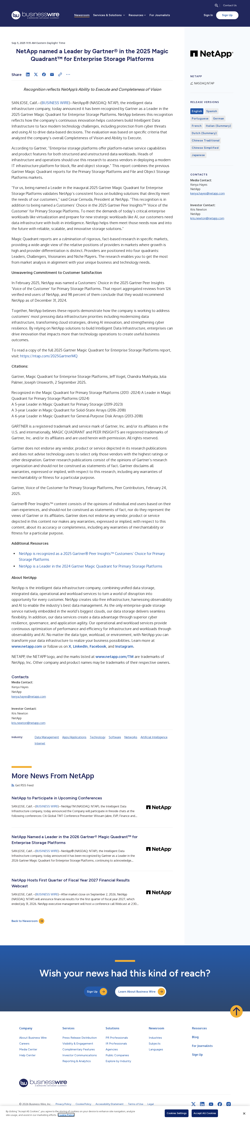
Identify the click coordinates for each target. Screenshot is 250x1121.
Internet (40, 743)
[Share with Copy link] (60, 74)
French (197, 126)
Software (115, 737)
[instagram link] (228, 1104)
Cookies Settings (176, 1113)
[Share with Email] (52, 74)
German (218, 118)
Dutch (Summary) (204, 133)
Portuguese (200, 118)
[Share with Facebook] (44, 74)
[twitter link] (193, 1104)
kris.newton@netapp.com (28, 723)
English (197, 111)
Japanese (198, 155)
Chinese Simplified (205, 147)
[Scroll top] (236, 1011)
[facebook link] (220, 1104)
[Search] (216, 5)
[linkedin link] (202, 1104)
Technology (97, 737)
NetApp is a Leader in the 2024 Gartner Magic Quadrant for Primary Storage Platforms (90, 566)
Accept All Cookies (205, 1113)
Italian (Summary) (218, 126)
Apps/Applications (74, 737)
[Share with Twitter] (36, 74)
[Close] (244, 1113)
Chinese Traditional (205, 140)
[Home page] (35, 15)
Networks (130, 737)
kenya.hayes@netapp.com (29, 696)
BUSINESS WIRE (55, 102)
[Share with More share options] (68, 74)
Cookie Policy (66, 1114)
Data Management (47, 737)
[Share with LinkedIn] (28, 74)
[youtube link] (211, 1104)
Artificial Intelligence (154, 737)
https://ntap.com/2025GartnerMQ (49, 355)
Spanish (211, 111)
